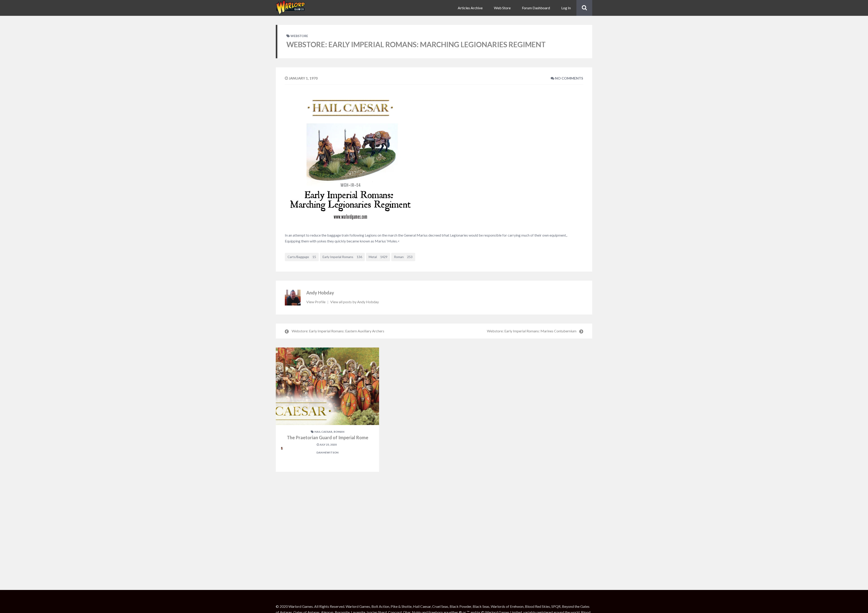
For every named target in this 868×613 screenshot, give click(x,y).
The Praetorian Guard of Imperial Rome (327, 437)
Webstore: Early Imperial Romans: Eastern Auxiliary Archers (338, 331)
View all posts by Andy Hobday (354, 302)
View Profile (316, 302)
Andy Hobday (320, 292)
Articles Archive (470, 8)
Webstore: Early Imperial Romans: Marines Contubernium (531, 331)
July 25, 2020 (328, 444)
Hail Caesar (323, 431)
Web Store (502, 8)
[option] (327, 410)
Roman (403, 257)
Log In (566, 8)
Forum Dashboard (536, 8)
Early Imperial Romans (342, 257)
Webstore (299, 36)
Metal (378, 257)
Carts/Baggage (302, 257)
